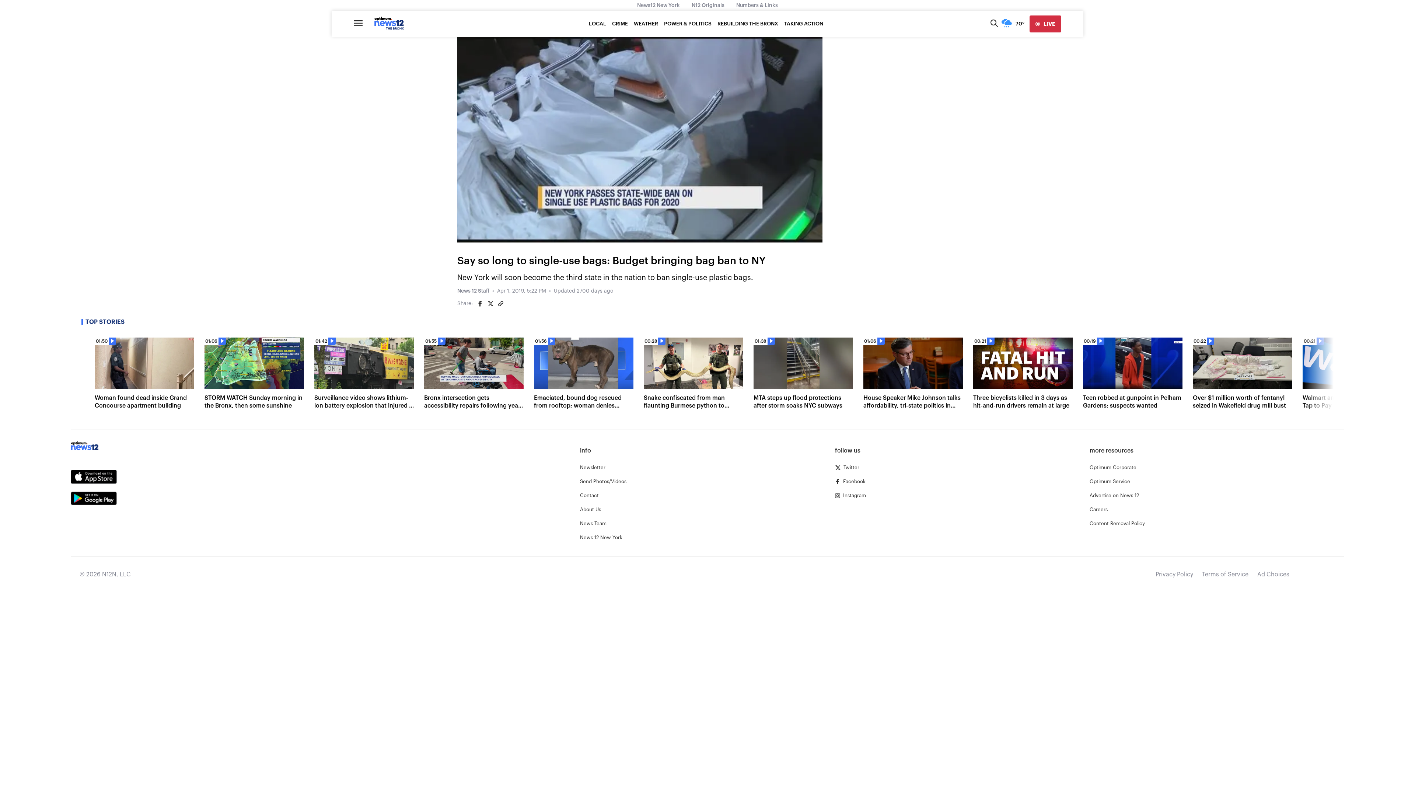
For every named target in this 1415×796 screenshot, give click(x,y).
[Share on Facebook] (480, 304)
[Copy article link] (501, 304)
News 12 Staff (473, 291)
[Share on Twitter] (490, 304)
